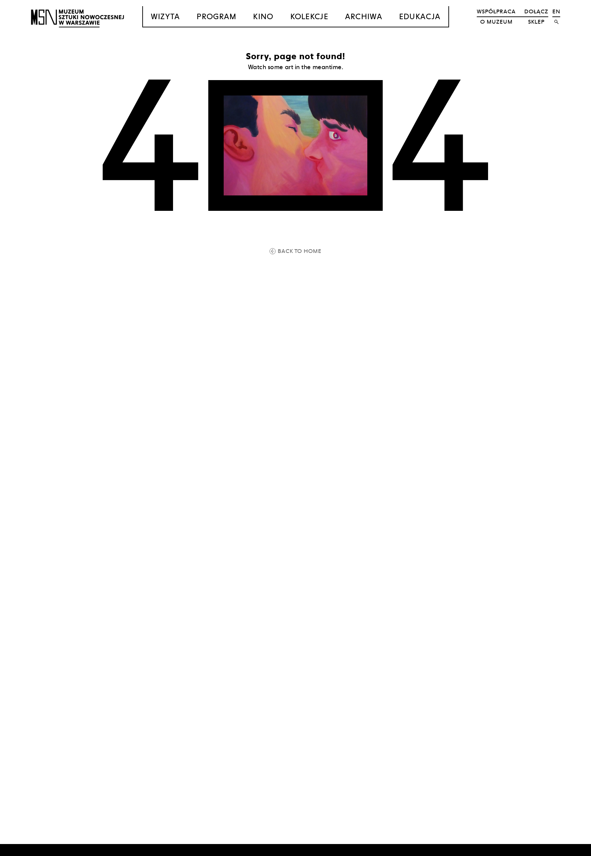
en (556, 11)
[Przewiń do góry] (572, 850)
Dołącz (536, 11)
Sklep (536, 21)
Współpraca (496, 11)
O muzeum (496, 21)
